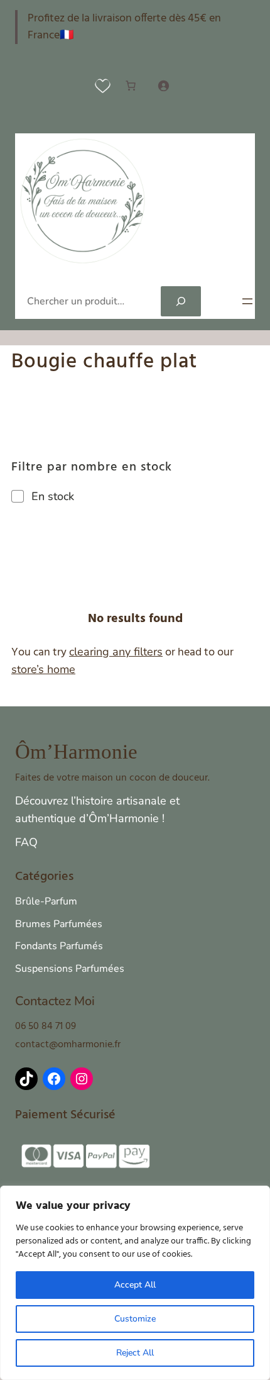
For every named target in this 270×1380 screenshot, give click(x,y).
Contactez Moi (55, 1001)
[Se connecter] (163, 85)
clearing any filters (116, 651)
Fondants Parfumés (59, 946)
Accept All (135, 1285)
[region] (135, 1283)
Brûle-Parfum (46, 901)
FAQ (26, 842)
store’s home (43, 669)
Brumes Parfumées (58, 924)
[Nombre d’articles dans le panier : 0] (130, 85)
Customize (135, 1319)
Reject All (135, 1353)
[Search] (181, 301)
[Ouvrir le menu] (247, 301)
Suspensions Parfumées (69, 969)
